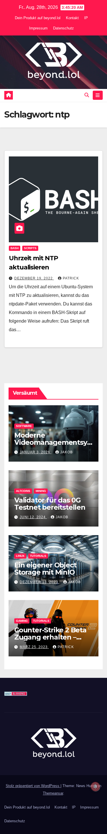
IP (86, 18)
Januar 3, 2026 (35, 452)
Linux (20, 555)
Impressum (38, 28)
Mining (41, 491)
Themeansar (53, 793)
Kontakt (72, 18)
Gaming (22, 620)
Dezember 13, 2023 (39, 582)
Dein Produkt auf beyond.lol (37, 18)
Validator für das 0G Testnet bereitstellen (49, 503)
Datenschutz (63, 28)
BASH (15, 248)
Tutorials (38, 555)
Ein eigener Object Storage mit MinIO (45, 568)
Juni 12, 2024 (33, 517)
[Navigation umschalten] (98, 95)
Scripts (30, 248)
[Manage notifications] (95, 786)
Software (24, 426)
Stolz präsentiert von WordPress (33, 786)
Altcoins (23, 491)
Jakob (66, 452)
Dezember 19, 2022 (34, 278)
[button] (86, 95)
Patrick (71, 278)
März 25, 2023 (34, 647)
